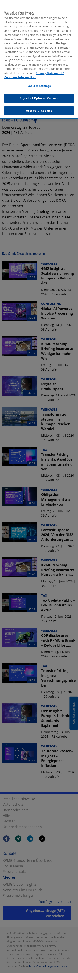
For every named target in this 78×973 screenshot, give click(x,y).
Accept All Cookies (39, 111)
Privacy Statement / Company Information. (34, 75)
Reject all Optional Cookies (39, 98)
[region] (39, 59)
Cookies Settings (39, 86)
